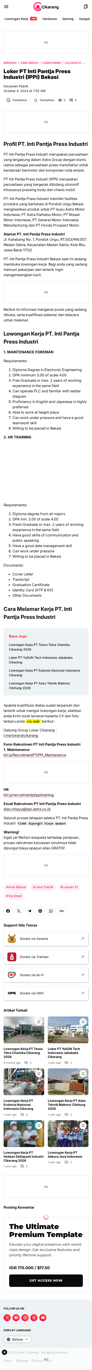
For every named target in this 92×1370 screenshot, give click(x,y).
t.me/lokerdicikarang (21, 735)
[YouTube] (42, 1317)
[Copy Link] (61, 911)
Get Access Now (46, 1280)
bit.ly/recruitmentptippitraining (29, 795)
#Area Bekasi (16, 887)
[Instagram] (25, 1317)
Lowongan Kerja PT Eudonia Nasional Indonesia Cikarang (44, 672)
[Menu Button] (6, 6)
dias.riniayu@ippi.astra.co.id (27, 809)
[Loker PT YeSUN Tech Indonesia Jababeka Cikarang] (68, 1029)
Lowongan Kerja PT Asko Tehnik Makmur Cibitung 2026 (39, 685)
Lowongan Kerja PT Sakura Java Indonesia (65, 1154)
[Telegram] (29, 911)
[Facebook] (8, 911)
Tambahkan (19, 100)
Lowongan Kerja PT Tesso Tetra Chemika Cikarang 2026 (39, 647)
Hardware (49, 19)
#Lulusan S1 (69, 887)
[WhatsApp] (50, 911)
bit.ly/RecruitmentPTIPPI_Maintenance (35, 755)
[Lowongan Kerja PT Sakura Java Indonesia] (68, 1133)
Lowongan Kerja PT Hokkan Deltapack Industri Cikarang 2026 (24, 1156)
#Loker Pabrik (43, 887)
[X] (18, 911)
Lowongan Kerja (20, 19)
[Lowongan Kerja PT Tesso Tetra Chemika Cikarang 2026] (24, 1029)
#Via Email (13, 896)
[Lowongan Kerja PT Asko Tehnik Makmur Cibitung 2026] (68, 1081)
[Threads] (34, 1317)
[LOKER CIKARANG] (45, 6)
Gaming (68, 19)
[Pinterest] (40, 911)
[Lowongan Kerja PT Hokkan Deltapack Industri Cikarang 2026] (24, 1133)
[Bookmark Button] (85, 6)
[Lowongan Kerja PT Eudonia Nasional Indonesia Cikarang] (24, 1081)
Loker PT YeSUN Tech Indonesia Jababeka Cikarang (41, 660)
